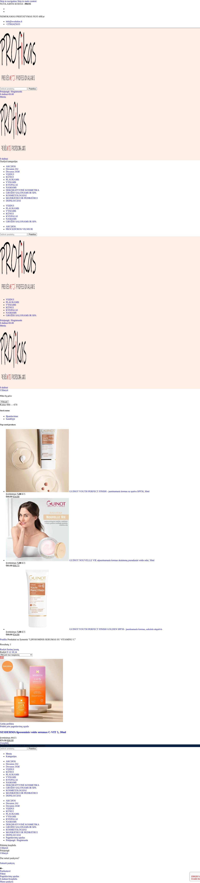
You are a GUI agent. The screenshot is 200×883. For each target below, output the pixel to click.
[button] (4, 743)
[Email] (1, 866)
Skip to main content (26, 1)
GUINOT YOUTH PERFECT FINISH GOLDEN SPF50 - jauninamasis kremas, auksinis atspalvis (115, 629)
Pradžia (3, 639)
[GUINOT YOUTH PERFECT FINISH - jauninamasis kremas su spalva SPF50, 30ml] (37, 491)
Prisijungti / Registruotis (17, 840)
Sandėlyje (10, 419)
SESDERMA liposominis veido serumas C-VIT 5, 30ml (33, 732)
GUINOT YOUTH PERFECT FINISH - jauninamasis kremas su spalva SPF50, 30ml (109, 491)
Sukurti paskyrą (7, 863)
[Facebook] (3, 866)
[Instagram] (5, 866)
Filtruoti (4, 402)
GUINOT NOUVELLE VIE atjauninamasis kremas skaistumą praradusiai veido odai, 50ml (111, 560)
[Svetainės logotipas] (18, 86)
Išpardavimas (12, 416)
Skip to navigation (8, 1)
